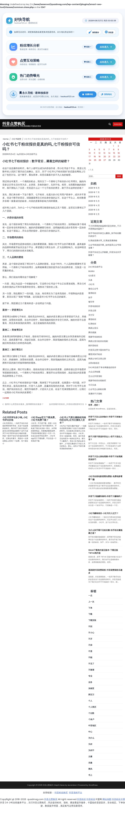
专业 (90, 676)
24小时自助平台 (95, 266)
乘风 (90, 768)
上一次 (91, 601)
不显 (90, 651)
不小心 (91, 632)
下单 (90, 607)
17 (90, 156)
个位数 (91, 713)
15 (114, 153)
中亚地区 (92, 725)
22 (114, 156)
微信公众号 (93, 288)
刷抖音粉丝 (93, 345)
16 (119, 153)
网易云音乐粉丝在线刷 (98, 341)
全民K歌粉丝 (93, 363)
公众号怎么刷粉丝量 (97, 389)
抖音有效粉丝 (94, 306)
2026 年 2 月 (93, 214)
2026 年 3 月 (93, 209)
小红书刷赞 (5, 398)
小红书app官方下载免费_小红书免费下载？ (43, 418)
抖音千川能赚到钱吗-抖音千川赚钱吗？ (105, 496)
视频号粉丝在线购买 (97, 380)
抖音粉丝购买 (61, 792)
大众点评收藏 (94, 371)
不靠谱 (91, 669)
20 (105, 156)
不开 (90, 638)
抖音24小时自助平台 (28, 154)
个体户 (91, 719)
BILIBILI (91, 271)
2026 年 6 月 (94, 196)
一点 (90, 595)
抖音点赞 (92, 310)
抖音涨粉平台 (75, 792)
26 (100, 160)
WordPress (93, 785)
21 (109, 156)
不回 (90, 626)
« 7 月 (90, 169)
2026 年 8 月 (94, 188)
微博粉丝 (92, 293)
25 (95, 160)
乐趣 (90, 762)
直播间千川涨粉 (95, 393)
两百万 (91, 694)
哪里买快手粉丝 (95, 354)
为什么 (91, 738)
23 (119, 156)
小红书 (91, 284)
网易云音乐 (93, 328)
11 (94, 153)
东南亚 (91, 688)
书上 (90, 775)
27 (105, 160)
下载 (90, 614)
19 (99, 156)
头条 (90, 280)
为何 (90, 744)
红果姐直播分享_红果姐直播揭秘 (102, 240)
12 (99, 153)
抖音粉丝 (81, 799)
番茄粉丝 (92, 319)
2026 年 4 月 (94, 205)
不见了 (91, 663)
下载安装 (92, 620)
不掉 (90, 645)
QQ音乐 (91, 275)
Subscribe (117, 124)
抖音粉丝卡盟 (118, 799)
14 (109, 153)
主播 (90, 756)
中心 (90, 731)
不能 (90, 657)
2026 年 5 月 (94, 201)
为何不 (91, 750)
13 (104, 153)
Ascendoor (72, 785)
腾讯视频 (92, 332)
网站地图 (106, 799)
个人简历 (92, 707)
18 (95, 156)
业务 (90, 682)
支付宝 (91, 315)
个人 (90, 700)
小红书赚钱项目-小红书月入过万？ (103, 513)
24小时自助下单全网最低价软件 (102, 367)
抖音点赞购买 (13, 123)
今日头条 (92, 385)
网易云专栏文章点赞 (97, 358)
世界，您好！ (94, 405)
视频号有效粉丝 (95, 336)
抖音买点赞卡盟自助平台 (99, 350)
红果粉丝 (92, 323)
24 (90, 160)
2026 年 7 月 (94, 192)
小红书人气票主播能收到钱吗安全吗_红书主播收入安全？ (73, 420)
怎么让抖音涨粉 (95, 376)
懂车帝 (91, 301)
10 (90, 153)
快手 (90, 297)
